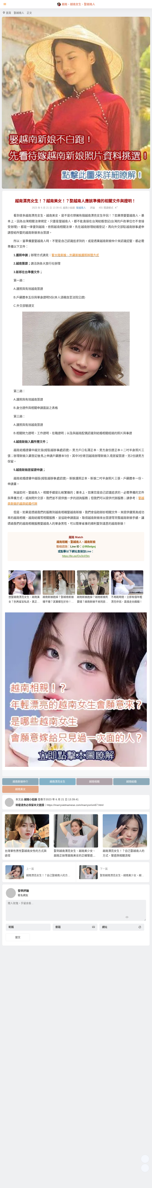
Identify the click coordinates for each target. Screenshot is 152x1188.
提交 (17, 937)
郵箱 (58, 927)
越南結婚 (131, 781)
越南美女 (20, 789)
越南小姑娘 (30, 799)
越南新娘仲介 (20, 781)
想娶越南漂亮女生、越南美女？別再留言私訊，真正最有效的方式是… (24, 601)
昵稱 (11, 927)
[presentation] (126, 820)
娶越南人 (19, 12)
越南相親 (94, 781)
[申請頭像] (142, 892)
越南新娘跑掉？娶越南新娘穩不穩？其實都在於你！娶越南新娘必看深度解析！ (58, 601)
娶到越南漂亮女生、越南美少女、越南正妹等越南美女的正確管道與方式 (74, 855)
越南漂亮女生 (57, 781)
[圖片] (140, 918)
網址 (104, 927)
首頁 (8, 12)
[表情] (133, 918)
